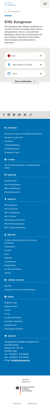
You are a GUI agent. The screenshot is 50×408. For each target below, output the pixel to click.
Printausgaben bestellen (13, 329)
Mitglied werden (10, 306)
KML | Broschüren (11, 209)
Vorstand (7, 250)
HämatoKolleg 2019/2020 (14, 220)
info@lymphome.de (20, 360)
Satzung (7, 273)
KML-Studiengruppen (12, 184)
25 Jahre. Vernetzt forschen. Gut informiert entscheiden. (20, 241)
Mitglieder (8, 258)
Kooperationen (10, 265)
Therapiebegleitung (12, 145)
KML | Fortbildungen (12, 212)
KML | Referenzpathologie (14, 224)
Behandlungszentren (12, 192)
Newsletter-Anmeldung (13, 321)
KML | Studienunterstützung (14, 227)
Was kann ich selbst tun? (13, 137)
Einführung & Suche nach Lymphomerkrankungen (23, 134)
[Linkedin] (9, 114)
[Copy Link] (30, 114)
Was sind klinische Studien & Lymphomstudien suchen (22, 166)
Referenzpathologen (12, 188)
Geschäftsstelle (10, 261)
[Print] (19, 114)
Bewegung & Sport (11, 152)
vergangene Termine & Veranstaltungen (20, 289)
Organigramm (9, 246)
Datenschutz (32, 403)
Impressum (17, 403)
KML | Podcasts (10, 216)
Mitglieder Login (10, 302)
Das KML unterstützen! (13, 269)
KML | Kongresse (14, 11)
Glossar (7, 310)
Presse (7, 314)
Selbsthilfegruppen (11, 148)
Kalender (8, 286)
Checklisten (8, 141)
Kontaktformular (10, 325)
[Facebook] (3, 114)
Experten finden (10, 181)
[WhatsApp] (14, 114)
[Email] (25, 114)
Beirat (6, 254)
